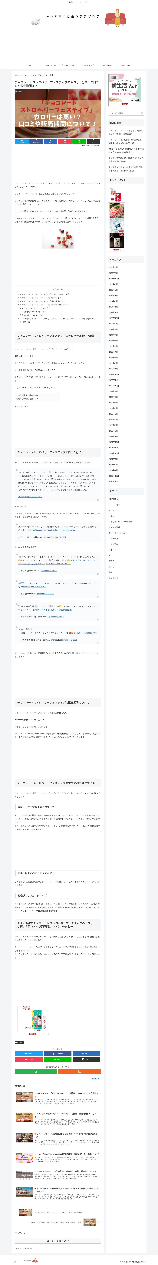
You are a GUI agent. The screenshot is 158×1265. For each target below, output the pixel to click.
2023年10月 (114, 318)
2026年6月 (113, 267)
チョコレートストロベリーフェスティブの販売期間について (43, 301)
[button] (142, 113)
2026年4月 (113, 273)
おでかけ (112, 516)
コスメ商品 (113, 544)
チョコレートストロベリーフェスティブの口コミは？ (40, 298)
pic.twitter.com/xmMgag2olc (60, 610)
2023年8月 (113, 329)
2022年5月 (113, 414)
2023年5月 (113, 346)
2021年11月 (114, 448)
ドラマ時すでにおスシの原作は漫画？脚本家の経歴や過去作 (126, 159)
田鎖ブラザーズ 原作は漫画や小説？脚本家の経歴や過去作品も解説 (125, 169)
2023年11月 (114, 312)
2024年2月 (113, 301)
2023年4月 (113, 352)
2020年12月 (114, 476)
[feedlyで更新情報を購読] (36, 1071)
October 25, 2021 (58, 537)
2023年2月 (113, 363)
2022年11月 (114, 380)
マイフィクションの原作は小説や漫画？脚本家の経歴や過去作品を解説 (126, 141)
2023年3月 (113, 358)
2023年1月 (113, 369)
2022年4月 (113, 420)
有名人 (111, 561)
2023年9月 (113, 324)
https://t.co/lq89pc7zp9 (40, 530)
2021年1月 (113, 470)
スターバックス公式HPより (30, 497)
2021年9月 (113, 459)
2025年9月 (113, 284)
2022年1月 (113, 436)
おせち (111, 510)
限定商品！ (20, 1042)
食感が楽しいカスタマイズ (32, 315)
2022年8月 (113, 397)
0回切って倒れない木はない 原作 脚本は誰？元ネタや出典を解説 (126, 150)
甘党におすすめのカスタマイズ (34, 312)
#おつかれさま (41, 610)
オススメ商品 (114, 527)
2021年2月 (113, 465)
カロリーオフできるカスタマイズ (35, 308)
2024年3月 (113, 295)
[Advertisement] (79, 46)
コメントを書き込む (58, 1241)
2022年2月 (113, 431)
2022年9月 (113, 391)
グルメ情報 (113, 539)
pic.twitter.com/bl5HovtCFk (85, 633)
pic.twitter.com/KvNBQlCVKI (34, 587)
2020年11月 (114, 481)
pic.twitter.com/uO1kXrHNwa (58, 564)
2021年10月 (114, 453)
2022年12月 (114, 374)
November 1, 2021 (49, 571)
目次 (55, 289)
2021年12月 (114, 442)
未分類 (111, 567)
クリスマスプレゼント (118, 533)
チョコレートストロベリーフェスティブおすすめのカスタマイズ (45, 305)
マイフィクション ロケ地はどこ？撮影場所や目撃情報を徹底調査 (125, 132)
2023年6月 (113, 341)
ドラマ (111, 555)
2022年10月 (114, 386)
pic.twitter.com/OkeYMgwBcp (62, 530)
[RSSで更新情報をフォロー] (79, 1071)
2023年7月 (113, 335)
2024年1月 (113, 307)
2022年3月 (113, 425)
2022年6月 (113, 408)
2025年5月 (113, 290)
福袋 (111, 572)
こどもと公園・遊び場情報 (120, 522)
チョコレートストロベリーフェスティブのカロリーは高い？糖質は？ (46, 294)
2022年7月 (113, 403)
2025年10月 (114, 279)
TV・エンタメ (115, 505)
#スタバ (72, 560)
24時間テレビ (114, 499)
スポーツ (112, 550)
